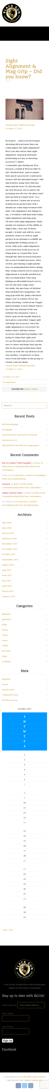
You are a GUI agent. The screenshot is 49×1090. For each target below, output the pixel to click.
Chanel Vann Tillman (15, 125)
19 (24, 850)
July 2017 (6, 570)
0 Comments (9, 382)
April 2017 (7, 585)
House (5, 629)
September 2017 (10, 559)
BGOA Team (31, 389)
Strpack (6, 484)
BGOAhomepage (10, 424)
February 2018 (9, 538)
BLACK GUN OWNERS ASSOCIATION (28, 1076)
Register (6, 679)
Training (6, 661)
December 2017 (10, 543)
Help (4, 624)
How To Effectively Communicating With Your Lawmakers (22, 466)
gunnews (6, 619)
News (8, 81)
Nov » (11, 929)
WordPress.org (9, 700)
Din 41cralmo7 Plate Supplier (17, 463)
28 (24, 898)
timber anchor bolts (12, 492)
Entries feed (8, 689)
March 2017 (8, 591)
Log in (5, 684)
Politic (5, 645)
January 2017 (8, 596)
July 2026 (6, 522)
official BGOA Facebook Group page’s (20, 445)
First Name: (8, 1013)
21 (24, 860)
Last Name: (7, 1026)
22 (24, 869)
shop (4, 656)
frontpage (7, 429)
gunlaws (6, 614)
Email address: (9, 1005)
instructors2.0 (9, 440)
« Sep (4, 929)
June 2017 (7, 575)
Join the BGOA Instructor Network (19, 434)
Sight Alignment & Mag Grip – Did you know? (23, 69)
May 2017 (6, 580)
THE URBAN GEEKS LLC (30, 1080)
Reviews (6, 651)
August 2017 (8, 564)
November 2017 (10, 549)
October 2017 (9, 554)
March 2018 (8, 533)
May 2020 (6, 528)
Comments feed (10, 694)
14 (24, 822)
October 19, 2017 (11, 377)
